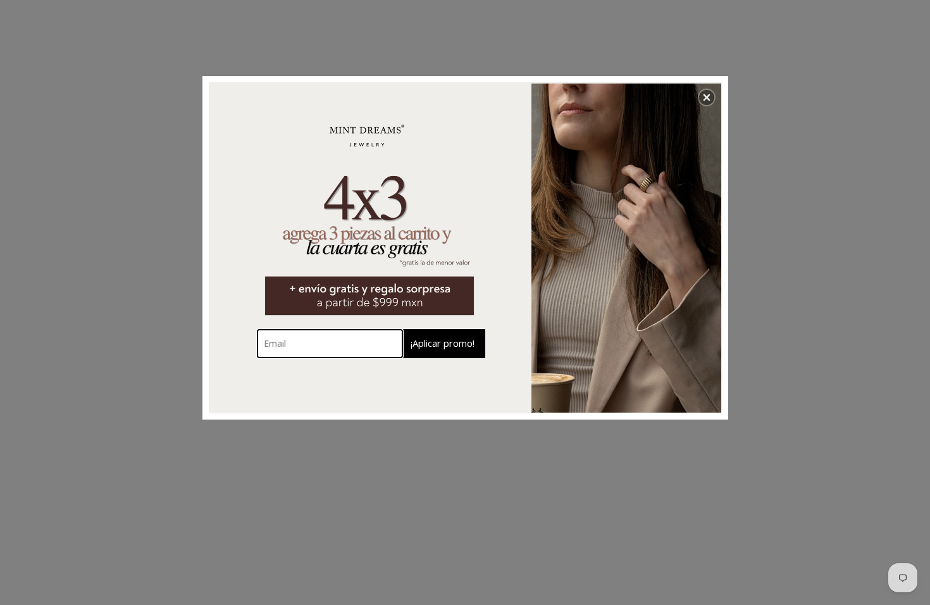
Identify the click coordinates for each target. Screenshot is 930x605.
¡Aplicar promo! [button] (442, 343)
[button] (706, 97)
